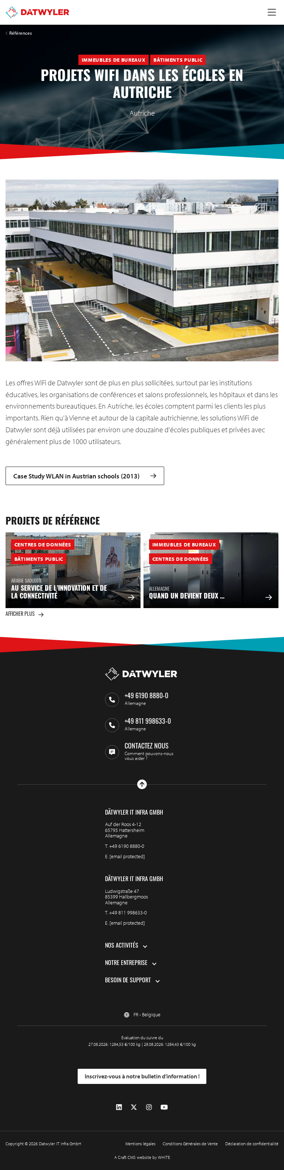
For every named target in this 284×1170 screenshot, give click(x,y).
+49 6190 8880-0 (126, 846)
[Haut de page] (142, 784)
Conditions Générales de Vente (190, 1143)
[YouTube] (164, 1107)
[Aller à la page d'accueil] (37, 12)
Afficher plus (20, 614)
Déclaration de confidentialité (251, 1143)
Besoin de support (128, 981)
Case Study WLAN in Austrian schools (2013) (76, 476)
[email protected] (127, 856)
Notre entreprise (126, 963)
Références (20, 33)
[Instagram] (149, 1107)
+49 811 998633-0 (128, 912)
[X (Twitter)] (134, 1107)
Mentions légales (140, 1143)
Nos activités (121, 946)
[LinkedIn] (119, 1107)
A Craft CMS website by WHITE (142, 1157)
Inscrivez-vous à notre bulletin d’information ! (142, 1076)
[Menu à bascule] (272, 12)
